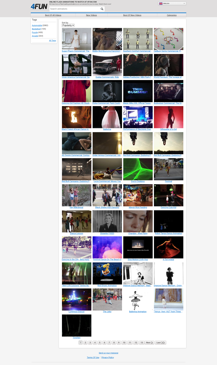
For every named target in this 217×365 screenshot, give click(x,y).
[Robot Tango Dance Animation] (168, 221)
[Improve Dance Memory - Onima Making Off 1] (168, 273)
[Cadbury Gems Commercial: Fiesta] (168, 39)
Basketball (36, 29)
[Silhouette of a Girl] (168, 117)
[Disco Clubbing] (138, 169)
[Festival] (168, 169)
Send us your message (108, 353)
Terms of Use (93, 357)
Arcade (35, 36)
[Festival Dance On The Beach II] (107, 247)
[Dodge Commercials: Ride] (107, 65)
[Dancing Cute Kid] (168, 195)
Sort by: (65, 22)
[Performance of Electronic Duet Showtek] (138, 117)
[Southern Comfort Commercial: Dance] (138, 39)
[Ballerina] (107, 117)
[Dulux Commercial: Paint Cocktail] (107, 91)
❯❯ (161, 342)
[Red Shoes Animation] (107, 273)
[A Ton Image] (168, 247)
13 (142, 342)
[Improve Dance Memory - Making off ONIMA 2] (138, 273)
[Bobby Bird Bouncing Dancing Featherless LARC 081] (107, 39)
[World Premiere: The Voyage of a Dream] (168, 65)
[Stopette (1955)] (107, 221)
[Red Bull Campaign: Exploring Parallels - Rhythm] (168, 143)
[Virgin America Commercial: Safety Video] (76, 65)
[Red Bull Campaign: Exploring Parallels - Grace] (138, 143)
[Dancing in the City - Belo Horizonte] (76, 247)
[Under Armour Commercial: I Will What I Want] (107, 143)
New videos (91, 15)
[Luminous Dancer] (76, 299)
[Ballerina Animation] (138, 299)
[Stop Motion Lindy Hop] (138, 247)
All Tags (52, 40)
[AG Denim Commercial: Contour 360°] (76, 143)
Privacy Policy (108, 357)
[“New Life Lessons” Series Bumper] (76, 273)
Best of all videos (53, 15)
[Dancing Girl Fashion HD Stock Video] (76, 91)
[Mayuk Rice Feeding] (138, 195)
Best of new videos (132, 15)
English (166, 3)
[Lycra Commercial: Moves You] (107, 169)
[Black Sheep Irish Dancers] (107, 195)
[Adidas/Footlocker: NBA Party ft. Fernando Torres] (138, 65)
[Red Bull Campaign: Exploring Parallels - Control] (76, 169)
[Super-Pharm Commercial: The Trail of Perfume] (76, 39)
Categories (172, 15)
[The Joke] (107, 299)
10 (124, 342)
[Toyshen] (76, 325)
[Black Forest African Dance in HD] (76, 117)
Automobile (37, 25)
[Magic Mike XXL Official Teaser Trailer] (138, 91)
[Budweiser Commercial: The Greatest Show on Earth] (168, 91)
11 (130, 342)
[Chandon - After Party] (138, 221)
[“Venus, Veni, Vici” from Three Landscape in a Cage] (168, 299)
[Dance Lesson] (76, 221)
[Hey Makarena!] (76, 195)
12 (136, 342)
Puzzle (35, 32)
